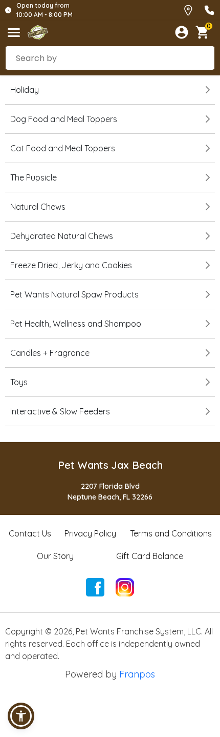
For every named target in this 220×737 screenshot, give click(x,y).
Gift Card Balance (149, 556)
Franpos (137, 674)
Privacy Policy (90, 533)
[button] (21, 716)
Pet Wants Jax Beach (110, 465)
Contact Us (30, 533)
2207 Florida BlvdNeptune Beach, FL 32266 (110, 492)
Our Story (55, 556)
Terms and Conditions (171, 533)
